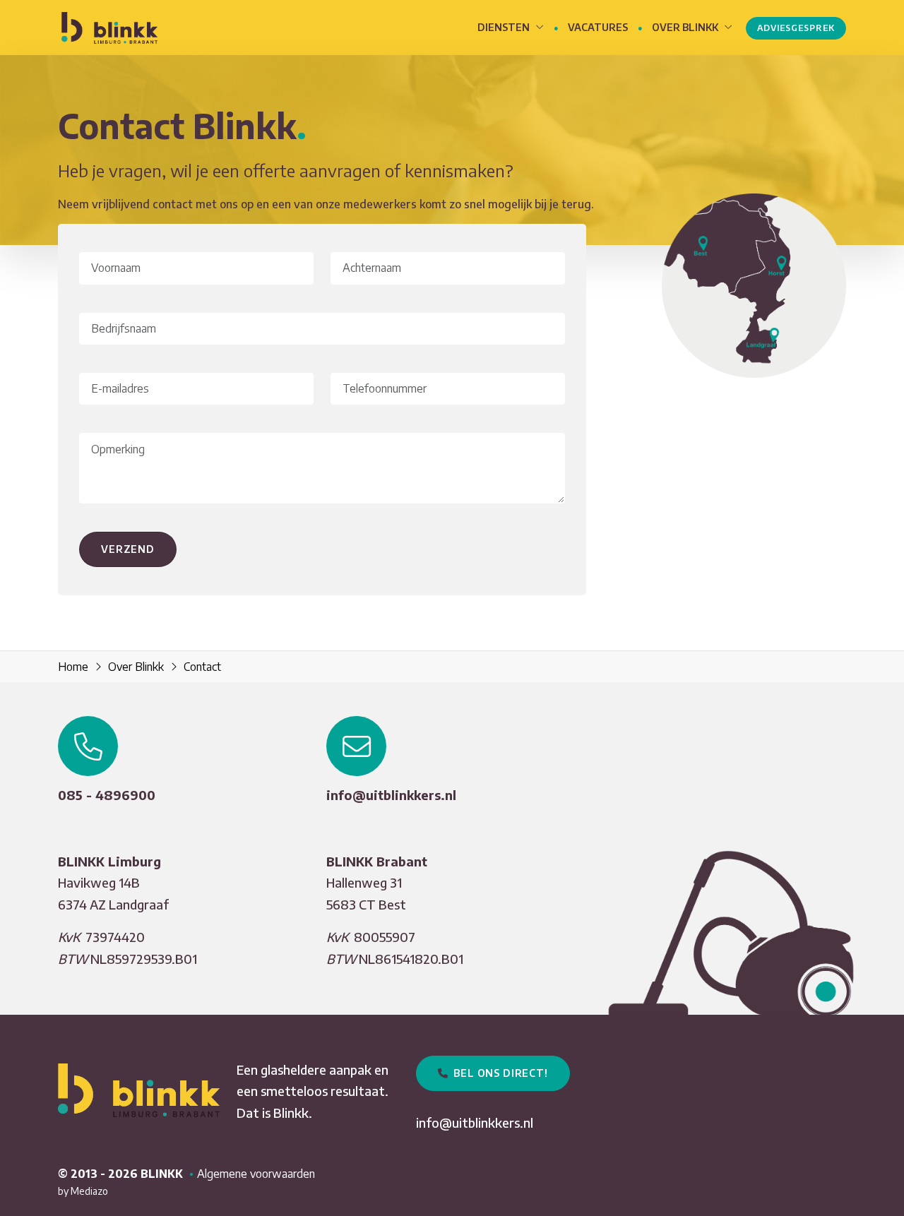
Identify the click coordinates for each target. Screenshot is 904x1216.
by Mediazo (83, 1191)
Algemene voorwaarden (256, 1174)
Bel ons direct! (498, 1073)
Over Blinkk (686, 27)
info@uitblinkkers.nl (391, 795)
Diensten (504, 27)
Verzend (128, 549)
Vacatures (598, 27)
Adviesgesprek (796, 28)
